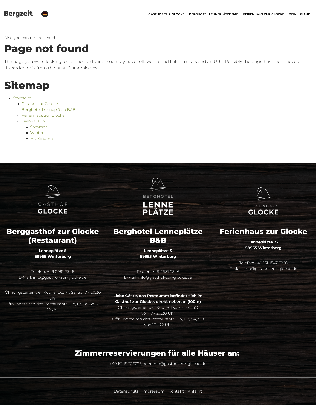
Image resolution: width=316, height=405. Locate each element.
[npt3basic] (18, 14)
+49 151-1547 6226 (271, 263)
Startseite (22, 98)
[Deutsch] (45, 14)
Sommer (38, 127)
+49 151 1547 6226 (126, 363)
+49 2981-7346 (60, 271)
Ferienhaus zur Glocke (43, 115)
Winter (36, 132)
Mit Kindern (41, 138)
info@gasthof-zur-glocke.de (60, 277)
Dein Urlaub (33, 121)
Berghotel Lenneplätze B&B (48, 109)
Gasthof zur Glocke (39, 103)
